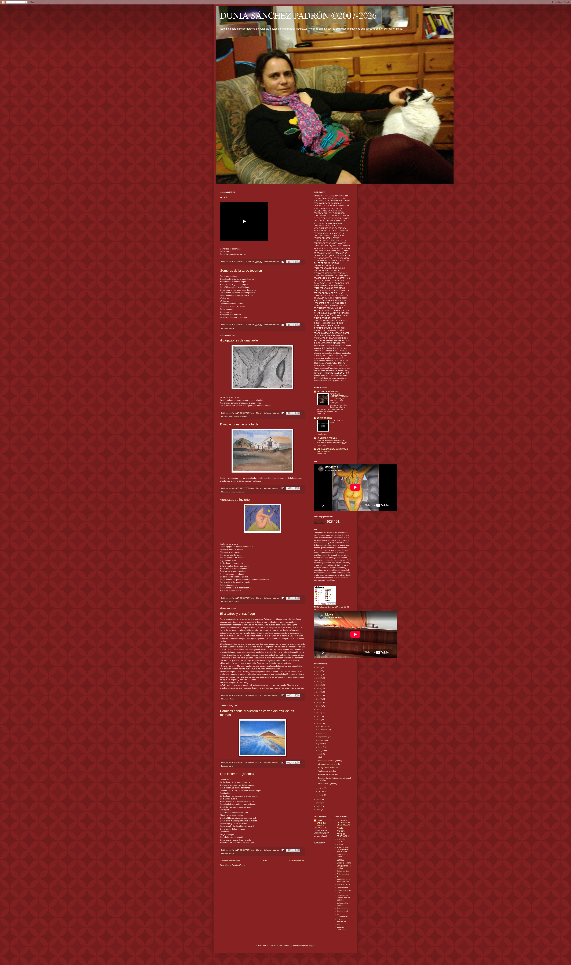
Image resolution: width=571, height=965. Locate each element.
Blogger (312, 946)
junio (321, 747)
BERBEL (340, 860)
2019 (318, 692)
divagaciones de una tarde (239, 340)
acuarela (232, 492)
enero (321, 795)
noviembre (323, 730)
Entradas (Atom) (238, 865)
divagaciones (242, 416)
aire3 (223, 197)
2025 (318, 671)
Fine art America (343, 884)
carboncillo (233, 416)
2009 (318, 799)
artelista (340, 844)
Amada (340, 828)
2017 (318, 699)
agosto (321, 740)
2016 (318, 702)
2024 (318, 675)
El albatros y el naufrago (237, 613)
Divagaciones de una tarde (239, 424)
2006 (318, 810)
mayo (321, 751)
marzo (321, 788)
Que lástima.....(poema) (237, 774)
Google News (342, 887)
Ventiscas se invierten (235, 500)
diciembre (323, 726)
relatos (231, 699)
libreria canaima (343, 908)
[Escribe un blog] (290, 261)
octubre (322, 733)
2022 (318, 682)
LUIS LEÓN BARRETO (341, 920)
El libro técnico (343, 874)
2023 (318, 678)
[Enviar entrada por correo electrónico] (283, 262)
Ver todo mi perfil (320, 836)
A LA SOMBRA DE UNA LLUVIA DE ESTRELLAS (343, 823)
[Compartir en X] (293, 261)
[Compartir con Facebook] (296, 261)
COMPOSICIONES (324, 418)
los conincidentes (342, 915)
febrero (322, 791)
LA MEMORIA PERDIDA (327, 438)
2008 (318, 803)
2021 (318, 685)
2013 (318, 713)
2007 (318, 806)
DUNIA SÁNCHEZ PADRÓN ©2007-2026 (298, 15)
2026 (318, 668)
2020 (318, 689)
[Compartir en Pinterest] (298, 261)
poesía (231, 328)
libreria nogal (342, 911)
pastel (231, 601)
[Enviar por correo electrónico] (287, 261)
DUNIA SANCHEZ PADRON (321, 823)
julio (320, 744)
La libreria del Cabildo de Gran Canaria (343, 898)
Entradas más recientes (230, 861)
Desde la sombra (344, 863)
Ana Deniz (341, 831)
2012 (318, 716)
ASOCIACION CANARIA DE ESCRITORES (343, 849)
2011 (318, 720)
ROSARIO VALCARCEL (342, 929)
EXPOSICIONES (323, 451)
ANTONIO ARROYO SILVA (343, 835)
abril (321, 754)
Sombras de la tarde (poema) (241, 270)
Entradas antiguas (296, 861)
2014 (318, 709)
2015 (318, 706)
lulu (338, 925)
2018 (318, 695)
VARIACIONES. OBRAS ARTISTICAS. (332, 449)
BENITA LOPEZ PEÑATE (343, 856)
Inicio (264, 861)
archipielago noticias (342, 840)
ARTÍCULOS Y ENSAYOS (327, 392)
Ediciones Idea (343, 871)
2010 (318, 723)
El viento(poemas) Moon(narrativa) (343, 879)
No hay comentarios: (271, 262)
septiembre (323, 737)
